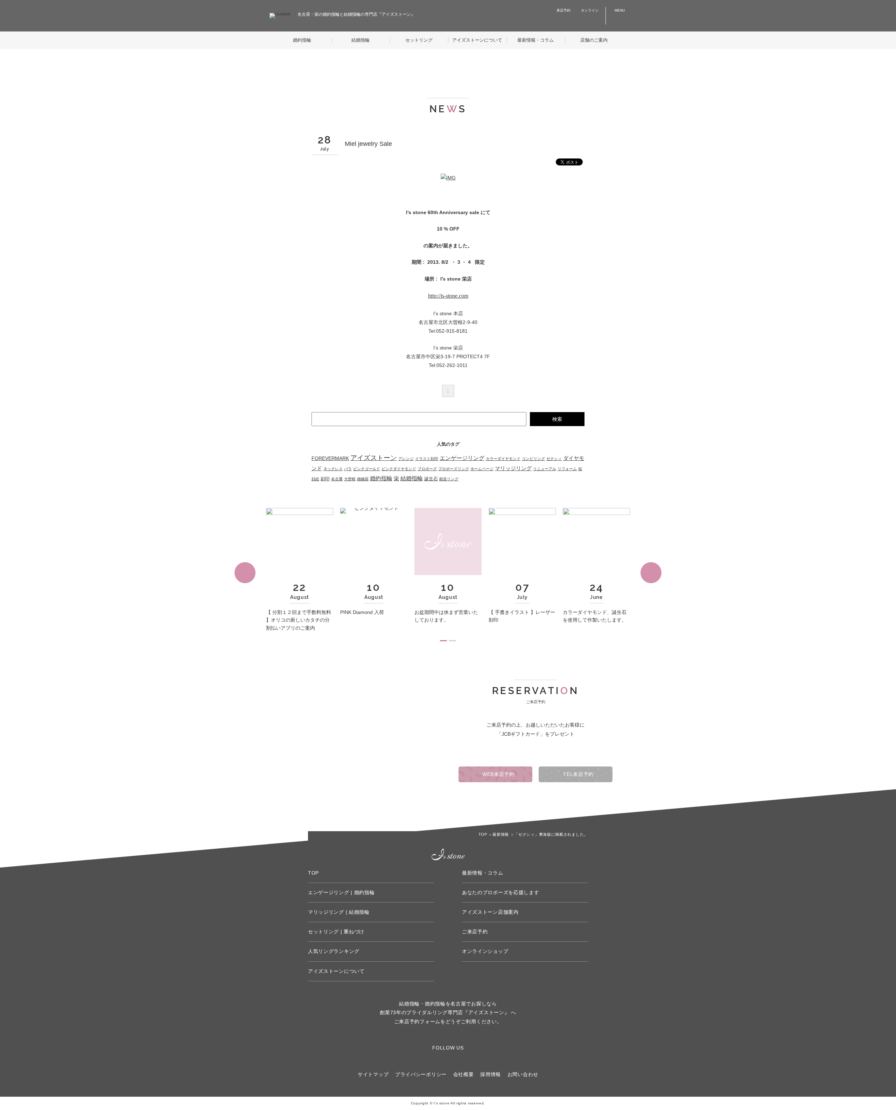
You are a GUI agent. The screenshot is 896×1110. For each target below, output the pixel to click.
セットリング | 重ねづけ (336, 931)
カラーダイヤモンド (503, 459)
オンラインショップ (485, 951)
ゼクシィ (554, 459)
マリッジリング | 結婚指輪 (339, 912)
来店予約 (563, 10)
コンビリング (533, 459)
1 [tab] (443, 640)
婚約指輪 (302, 40)
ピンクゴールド (366, 469)
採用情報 (490, 1074)
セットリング (419, 40)
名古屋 (337, 479)
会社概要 (463, 1074)
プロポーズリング (453, 469)
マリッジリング (513, 468)
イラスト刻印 (426, 459)
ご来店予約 (475, 931)
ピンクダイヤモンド (399, 469)
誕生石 (431, 478)
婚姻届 (363, 479)
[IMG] (448, 178)
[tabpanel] (299, 572)
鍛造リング (448, 479)
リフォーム (567, 469)
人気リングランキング (333, 951)
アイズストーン (373, 457)
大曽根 (350, 479)
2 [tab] (452, 640)
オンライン (589, 10)
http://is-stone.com (448, 296)
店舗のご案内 (594, 40)
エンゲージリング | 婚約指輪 (341, 892)
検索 (557, 419)
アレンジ (406, 459)
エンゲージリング (462, 458)
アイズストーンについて (477, 40)
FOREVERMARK (330, 458)
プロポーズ (427, 469)
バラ (348, 469)
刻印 (325, 478)
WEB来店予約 (497, 774)
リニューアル (544, 469)
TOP (313, 873)
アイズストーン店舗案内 (490, 912)
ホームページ (481, 469)
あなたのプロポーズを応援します (500, 892)
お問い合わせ (522, 1074)
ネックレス (333, 469)
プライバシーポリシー (421, 1074)
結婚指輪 (360, 40)
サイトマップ (373, 1074)
